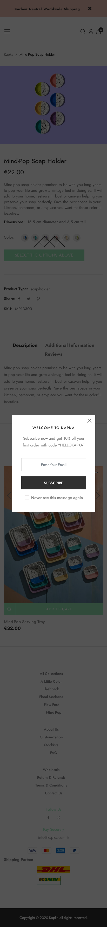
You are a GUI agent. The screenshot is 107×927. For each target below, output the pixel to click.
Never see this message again (57, 498)
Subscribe (53, 482)
